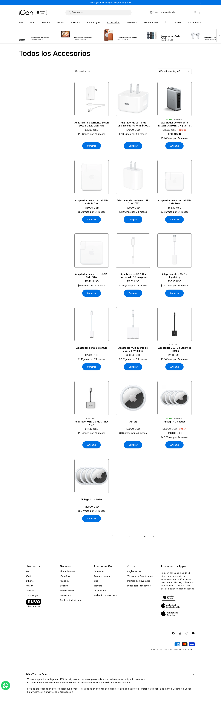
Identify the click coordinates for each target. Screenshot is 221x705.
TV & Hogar (32, 595)
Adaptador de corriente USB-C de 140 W (91, 202)
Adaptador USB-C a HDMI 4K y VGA (92, 423)
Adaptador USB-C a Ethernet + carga (174, 349)
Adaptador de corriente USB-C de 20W (133, 202)
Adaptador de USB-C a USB (91, 347)
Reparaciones (67, 590)
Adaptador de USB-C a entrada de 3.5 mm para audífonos (133, 276)
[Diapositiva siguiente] (218, 35)
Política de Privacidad (138, 581)
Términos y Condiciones (140, 576)
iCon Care (65, 576)
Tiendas (98, 586)
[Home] (26, 12)
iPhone (30, 581)
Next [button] (200, 2)
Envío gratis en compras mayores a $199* (110, 3)
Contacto (99, 571)
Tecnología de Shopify (184, 649)
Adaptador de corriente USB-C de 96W (91, 276)
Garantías (65, 595)
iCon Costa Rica (166, 649)
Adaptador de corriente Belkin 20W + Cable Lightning (91, 124)
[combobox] (98, 12)
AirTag (133, 421)
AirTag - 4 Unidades (174, 421)
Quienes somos (102, 576)
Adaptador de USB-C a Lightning (174, 276)
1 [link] (112, 536)
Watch (29, 586)
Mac (28, 571)
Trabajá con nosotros (105, 595)
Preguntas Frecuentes (139, 586)
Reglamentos (134, 571)
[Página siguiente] (153, 536)
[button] (110, 674)
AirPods (30, 590)
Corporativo (100, 590)
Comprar (91, 146)
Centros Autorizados (71, 600)
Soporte (64, 586)
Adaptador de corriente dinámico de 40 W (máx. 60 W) (133, 124)
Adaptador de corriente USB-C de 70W (174, 202)
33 (145, 536)
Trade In (64, 581)
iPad (28, 576)
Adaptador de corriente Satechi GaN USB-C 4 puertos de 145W (174, 124)
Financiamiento (68, 571)
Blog (96, 581)
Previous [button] (20, 2)
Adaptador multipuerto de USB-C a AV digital (133, 349)
